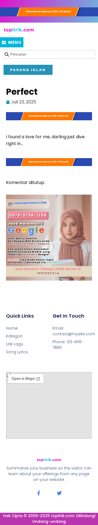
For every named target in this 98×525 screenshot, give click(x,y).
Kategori (14, 336)
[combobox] (49, 54)
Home (12, 328)
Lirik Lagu (14, 344)
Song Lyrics (17, 352)
